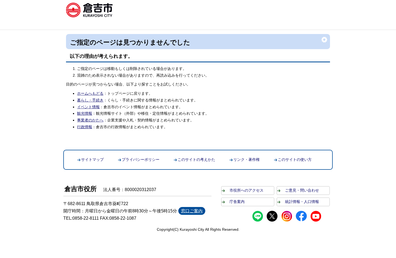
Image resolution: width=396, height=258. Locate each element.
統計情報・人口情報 (302, 201)
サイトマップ (92, 159)
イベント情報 (88, 107)
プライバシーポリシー (140, 159)
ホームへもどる (90, 93)
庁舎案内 (237, 201)
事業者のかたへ (90, 120)
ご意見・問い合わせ (302, 190)
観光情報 (84, 113)
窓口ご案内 (192, 211)
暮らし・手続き (90, 100)
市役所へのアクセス (246, 190)
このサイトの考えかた (196, 159)
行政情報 (84, 127)
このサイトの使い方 (295, 159)
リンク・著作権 (246, 159)
